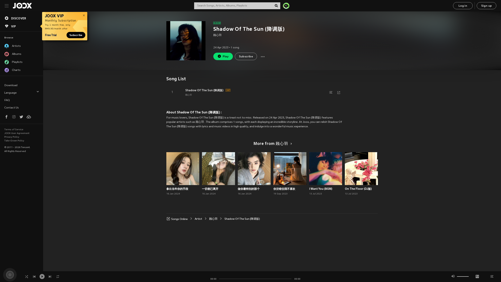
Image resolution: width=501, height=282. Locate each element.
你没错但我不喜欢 (284, 188)
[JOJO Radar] (286, 6)
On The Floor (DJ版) (358, 188)
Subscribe (75, 35)
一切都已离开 (210, 188)
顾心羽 (217, 35)
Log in (463, 6)
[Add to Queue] (331, 92)
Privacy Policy (11, 137)
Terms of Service (13, 129)
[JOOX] (22, 6)
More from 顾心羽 (270, 144)
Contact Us (11, 107)
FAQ (7, 100)
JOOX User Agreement (16, 133)
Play (226, 56)
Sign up (486, 6)
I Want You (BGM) (320, 188)
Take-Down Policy (14, 140)
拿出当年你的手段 (177, 188)
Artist (198, 219)
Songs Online (179, 219)
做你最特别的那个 (249, 188)
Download (10, 85)
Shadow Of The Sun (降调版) (204, 90)
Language (10, 92)
